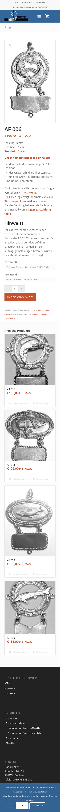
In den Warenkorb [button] (19, 403)
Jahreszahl (11, 274)
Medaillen (10, 743)
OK (22, 805)
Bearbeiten (37, 805)
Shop (7, 27)
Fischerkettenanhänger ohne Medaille (24, 733)
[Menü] (39, 16)
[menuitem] (16, 2)
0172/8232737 (42, 7)
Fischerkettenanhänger (37, 314)
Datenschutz (41, 2)
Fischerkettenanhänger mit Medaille (24, 728)
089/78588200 (25, 7)
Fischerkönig (9, 318)
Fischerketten (12, 718)
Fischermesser (12, 738)
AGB (16, 2)
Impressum (27, 2)
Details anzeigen (42, 403)
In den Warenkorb (20, 297)
